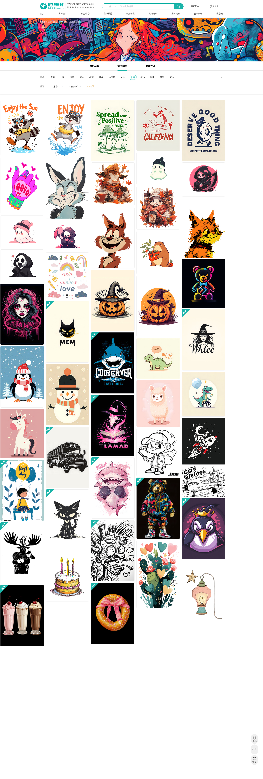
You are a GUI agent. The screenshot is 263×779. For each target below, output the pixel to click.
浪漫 (72, 77)
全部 (52, 77)
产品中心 (85, 13)
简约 (82, 77)
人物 (123, 77)
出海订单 (153, 13)
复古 (172, 77)
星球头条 (175, 13)
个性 (62, 77)
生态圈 (219, 13)
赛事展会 (198, 13)
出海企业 (130, 13)
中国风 (112, 77)
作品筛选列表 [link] (75, 22)
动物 (152, 77)
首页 (42, 13)
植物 (142, 77)
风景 (162, 77)
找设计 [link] (63, 22)
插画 (91, 77)
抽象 (101, 77)
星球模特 (108, 13)
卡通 (133, 77)
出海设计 (62, 13)
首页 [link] (55, 22)
